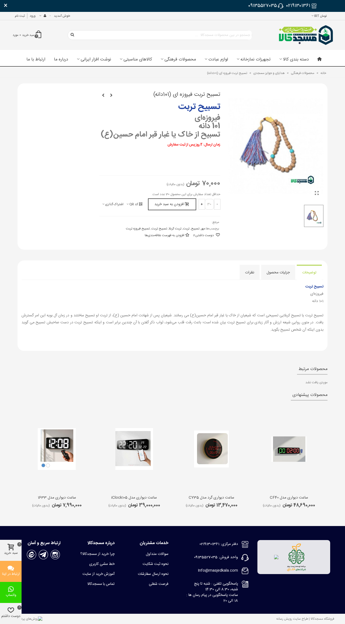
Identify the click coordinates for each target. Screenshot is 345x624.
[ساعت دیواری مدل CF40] (289, 449)
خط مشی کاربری (102, 564)
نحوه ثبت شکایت (155, 564)
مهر (203, 228)
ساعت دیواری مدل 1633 (57, 498)
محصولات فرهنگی (180, 60)
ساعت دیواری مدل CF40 (289, 498)
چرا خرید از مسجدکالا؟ (97, 554)
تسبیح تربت (159, 228)
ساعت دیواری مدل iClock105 (134, 498)
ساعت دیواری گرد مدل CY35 (211, 498)
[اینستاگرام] (55, 554)
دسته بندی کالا (296, 60)
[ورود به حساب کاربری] (43, 16)
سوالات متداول (157, 554)
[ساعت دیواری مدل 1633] (57, 449)
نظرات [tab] (249, 272)
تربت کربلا (175, 228)
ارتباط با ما (35, 60)
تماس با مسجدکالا (101, 584)
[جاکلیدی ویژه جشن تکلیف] (111, 95)
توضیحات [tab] (309, 272)
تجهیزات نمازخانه (255, 60)
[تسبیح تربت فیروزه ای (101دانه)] (317, 194)
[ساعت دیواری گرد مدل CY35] (211, 449)
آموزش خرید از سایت (98, 574)
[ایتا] (31, 554)
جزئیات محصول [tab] (278, 272)
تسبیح (195, 228)
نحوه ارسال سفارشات (153, 574)
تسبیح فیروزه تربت (138, 228)
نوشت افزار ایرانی (96, 60)
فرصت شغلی (158, 584)
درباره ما (61, 60)
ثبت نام (20, 16)
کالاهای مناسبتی (137, 60)
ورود (33, 16)
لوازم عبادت (218, 60)
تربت (186, 228)
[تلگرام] (43, 554)
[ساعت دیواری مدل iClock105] (134, 449)
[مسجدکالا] (306, 35)
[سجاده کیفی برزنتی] (103, 95)
